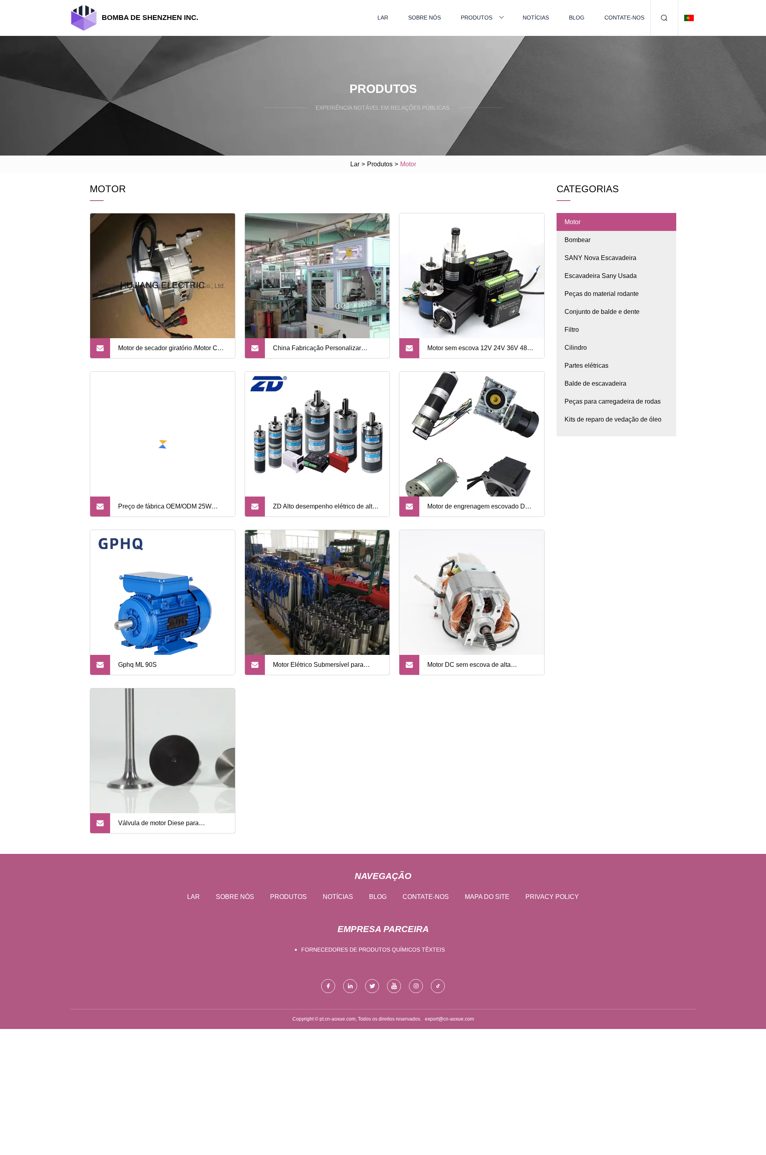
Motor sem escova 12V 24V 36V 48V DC (479, 351)
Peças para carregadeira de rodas (613, 401)
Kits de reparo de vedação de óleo (613, 419)
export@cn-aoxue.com (449, 1019)
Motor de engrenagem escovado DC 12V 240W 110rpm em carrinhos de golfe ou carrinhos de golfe (478, 509)
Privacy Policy (552, 896)
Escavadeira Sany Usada (601, 275)
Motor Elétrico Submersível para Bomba (318, 668)
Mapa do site (487, 896)
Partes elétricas (586, 365)
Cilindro (576, 347)
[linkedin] (350, 986)
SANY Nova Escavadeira (600, 257)
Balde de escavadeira (595, 383)
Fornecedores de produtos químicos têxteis (373, 949)
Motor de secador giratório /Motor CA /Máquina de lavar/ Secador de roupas (172, 351)
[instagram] (416, 986)
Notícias (536, 17)
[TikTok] (438, 986)
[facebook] (328, 986)
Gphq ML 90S (137, 664)
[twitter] (372, 986)
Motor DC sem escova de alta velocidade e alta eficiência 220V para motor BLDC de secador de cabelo (481, 668)
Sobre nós (424, 17)
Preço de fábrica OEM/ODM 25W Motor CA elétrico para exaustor (164, 509)
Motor (572, 222)
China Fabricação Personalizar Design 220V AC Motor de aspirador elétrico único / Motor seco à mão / (324, 351)
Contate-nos (624, 17)
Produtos (476, 17)
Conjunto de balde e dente (602, 311)
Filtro (572, 329)
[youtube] (394, 986)
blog (576, 17)
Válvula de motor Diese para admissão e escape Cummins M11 (166, 826)
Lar (382, 17)
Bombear (577, 240)
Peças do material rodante (602, 293)
